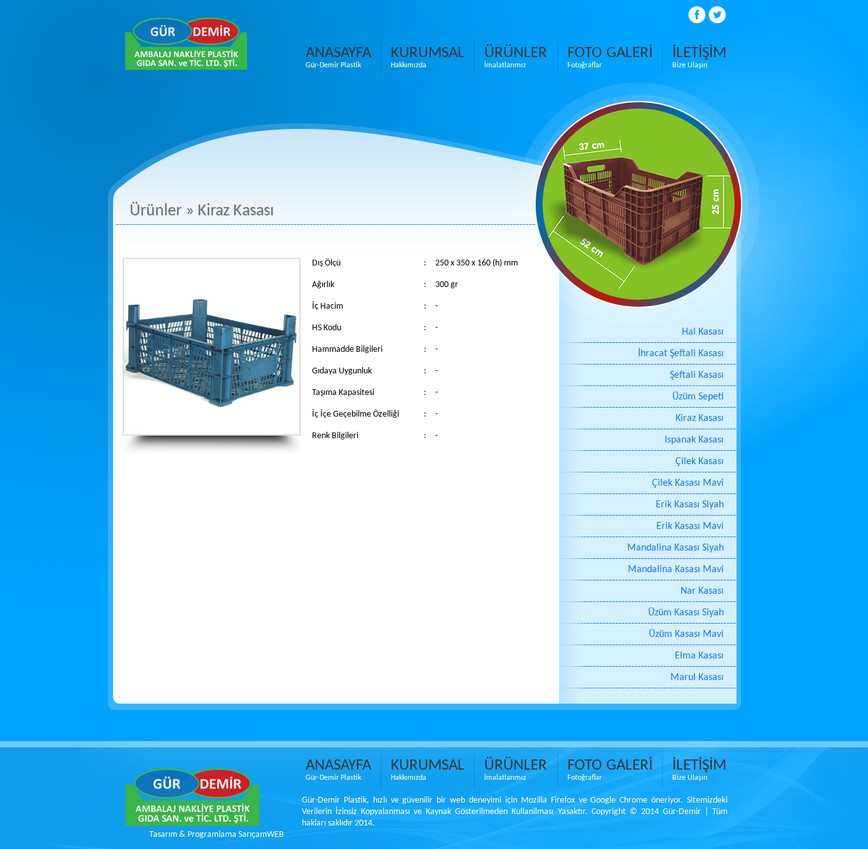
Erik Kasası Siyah (690, 505)
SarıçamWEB (261, 834)
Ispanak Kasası (694, 440)
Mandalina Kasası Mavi (676, 570)
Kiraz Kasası (699, 418)
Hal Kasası (703, 332)
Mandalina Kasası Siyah (675, 548)
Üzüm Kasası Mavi (686, 634)
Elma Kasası (699, 656)
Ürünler (156, 211)
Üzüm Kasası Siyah (686, 613)
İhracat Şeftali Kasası (681, 354)
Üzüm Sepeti (698, 397)
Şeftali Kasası (697, 375)
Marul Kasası (697, 677)
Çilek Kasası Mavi (688, 483)
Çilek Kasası (699, 462)
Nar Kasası (702, 591)
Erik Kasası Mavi (690, 526)
